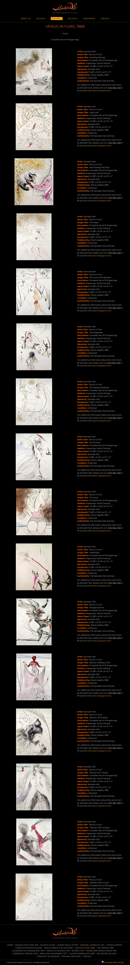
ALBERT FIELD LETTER (67, 945)
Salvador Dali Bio (106, 954)
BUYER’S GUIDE (47, 945)
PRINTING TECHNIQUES (48, 956)
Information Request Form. (99, 91)
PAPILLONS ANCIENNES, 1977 (53, 954)
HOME (65, 33)
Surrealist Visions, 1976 (25, 954)
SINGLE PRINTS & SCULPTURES (58, 948)
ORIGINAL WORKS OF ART (92, 945)
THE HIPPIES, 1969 (105, 948)
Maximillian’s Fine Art (26, 945)
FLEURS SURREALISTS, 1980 (82, 954)
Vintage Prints (114, 945)
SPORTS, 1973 (78, 951)
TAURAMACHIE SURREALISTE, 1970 (28, 951)
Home (10, 945)
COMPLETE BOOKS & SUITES (29, 948)
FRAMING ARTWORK (71, 956)
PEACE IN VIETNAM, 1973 (58, 951)
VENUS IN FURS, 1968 (85, 948)
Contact (87, 956)
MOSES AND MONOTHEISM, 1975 (101, 951)
